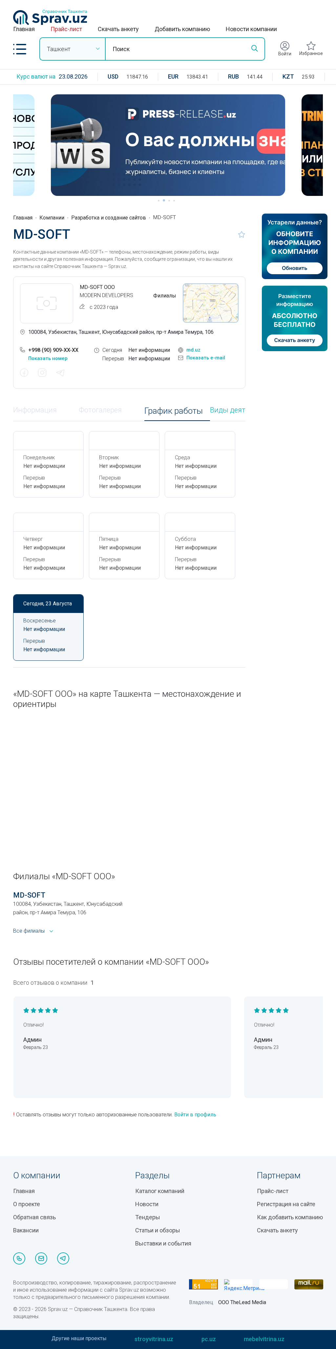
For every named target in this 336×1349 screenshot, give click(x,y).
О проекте (26, 1204)
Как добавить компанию (290, 1217)
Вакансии (26, 1230)
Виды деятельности (243, 410)
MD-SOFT (29, 895)
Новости (146, 1204)
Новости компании (251, 29)
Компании (51, 218)
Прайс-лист (66, 29)
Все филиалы (29, 931)
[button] (19, 49)
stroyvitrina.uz (154, 1339)
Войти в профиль (195, 1115)
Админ (32, 1039)
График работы (173, 411)
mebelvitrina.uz (264, 1339)
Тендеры (147, 1217)
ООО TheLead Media (242, 1302)
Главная (24, 29)
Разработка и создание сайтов (108, 218)
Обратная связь (34, 1217)
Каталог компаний (159, 1191)
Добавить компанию (182, 29)
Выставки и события (163, 1243)
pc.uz (208, 1339)
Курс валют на (35, 76)
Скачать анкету (118, 29)
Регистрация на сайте (286, 1204)
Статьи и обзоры (157, 1230)
